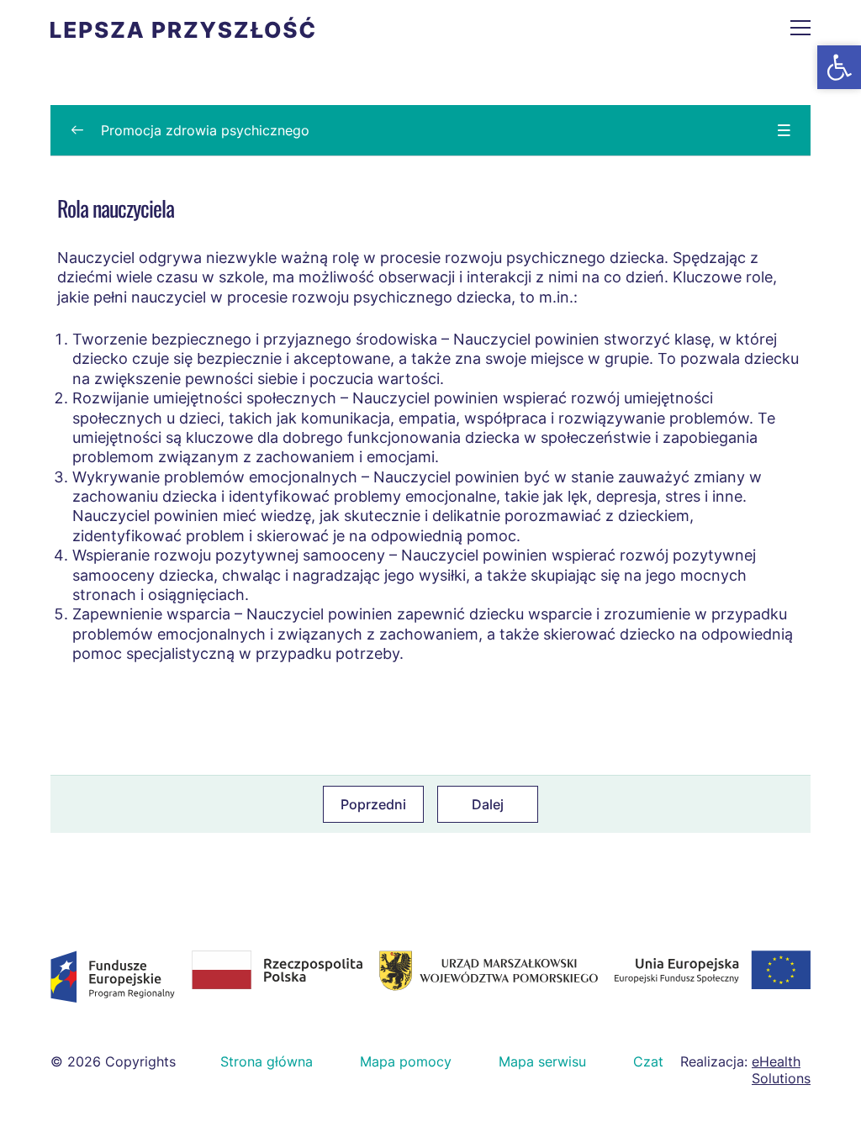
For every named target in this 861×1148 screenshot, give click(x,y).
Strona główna (266, 1061)
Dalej (488, 804)
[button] (839, 67)
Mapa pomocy (406, 1061)
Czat (648, 1061)
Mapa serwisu (542, 1061)
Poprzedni (373, 804)
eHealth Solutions (781, 1070)
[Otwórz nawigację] (800, 27)
